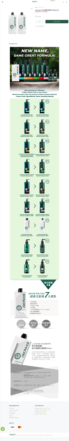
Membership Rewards (14, 417)
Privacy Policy (12, 412)
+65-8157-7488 (46, 408)
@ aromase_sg (43, 412)
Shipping (39, 16)
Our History (11, 408)
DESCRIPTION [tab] (13, 43)
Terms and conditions (14, 410)
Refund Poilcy (12, 414)
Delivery (10, 415)
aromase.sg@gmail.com (43, 409)
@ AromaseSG (43, 411)
